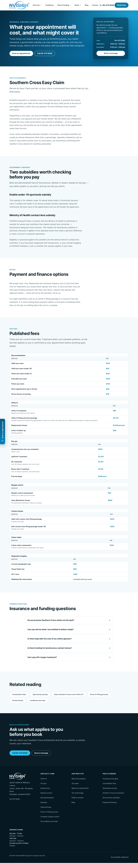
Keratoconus (45, 788)
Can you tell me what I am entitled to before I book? (50, 629)
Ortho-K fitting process (99, 694)
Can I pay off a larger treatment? (42, 657)
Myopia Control (46, 793)
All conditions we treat (49, 821)
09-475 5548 (119, 40)
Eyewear (44, 802)
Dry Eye (43, 783)
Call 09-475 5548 (44, 53)
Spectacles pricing (40, 694)
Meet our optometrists (80, 788)
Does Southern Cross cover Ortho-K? (68, 694)
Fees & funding (63, 5)
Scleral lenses (17, 700)
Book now (121, 5)
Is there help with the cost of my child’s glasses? (49, 639)
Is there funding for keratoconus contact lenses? (49, 648)
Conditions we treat (37, 700)
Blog (86, 5)
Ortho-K (44, 779)
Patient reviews (77, 798)
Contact (95, 5)
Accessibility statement (120, 857)
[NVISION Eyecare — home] (19, 5)
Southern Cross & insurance (113, 793)
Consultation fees (19, 694)
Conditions (49, 5)
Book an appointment (21, 53)
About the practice (79, 779)
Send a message (111, 53)
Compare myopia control (50, 817)
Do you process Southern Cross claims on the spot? (50, 620)
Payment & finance (110, 802)
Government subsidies (111, 798)
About (76, 5)
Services (36, 5)
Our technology (77, 793)
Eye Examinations (47, 798)
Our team (75, 783)
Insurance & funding (110, 779)
